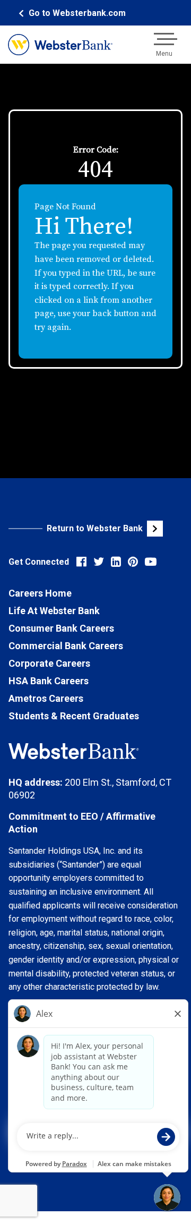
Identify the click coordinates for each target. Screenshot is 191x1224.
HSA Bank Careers (48, 680)
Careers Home (40, 593)
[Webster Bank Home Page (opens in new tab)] (60, 44)
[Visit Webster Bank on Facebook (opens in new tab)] (81, 561)
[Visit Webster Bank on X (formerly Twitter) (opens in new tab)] (98, 561)
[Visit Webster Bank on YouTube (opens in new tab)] (151, 561)
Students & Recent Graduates (73, 715)
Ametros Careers (45, 698)
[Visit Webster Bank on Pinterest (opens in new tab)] (133, 561)
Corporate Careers (49, 663)
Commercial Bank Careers (65, 645)
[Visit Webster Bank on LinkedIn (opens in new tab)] (116, 561)
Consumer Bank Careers (61, 628)
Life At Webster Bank (54, 610)
